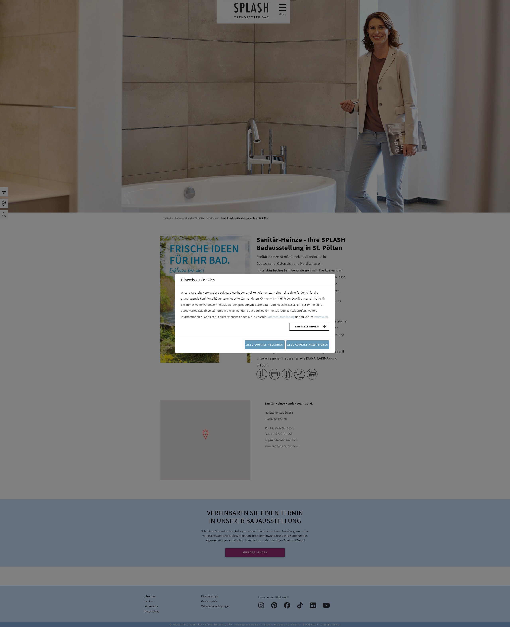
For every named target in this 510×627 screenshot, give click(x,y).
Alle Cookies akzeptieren (307, 344)
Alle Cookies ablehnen (264, 344)
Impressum (321, 317)
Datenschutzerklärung (280, 317)
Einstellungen (307, 326)
